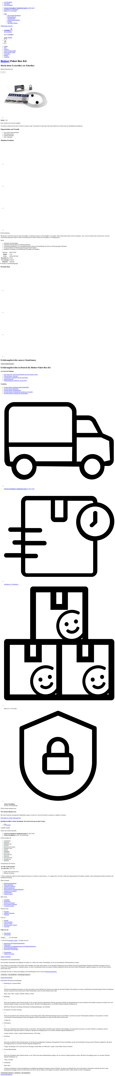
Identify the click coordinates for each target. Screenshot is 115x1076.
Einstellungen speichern (7, 1073)
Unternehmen (7, 952)
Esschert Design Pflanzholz (11, 389)
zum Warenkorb (8, 5)
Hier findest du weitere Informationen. (11, 818)
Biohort (5, 61)
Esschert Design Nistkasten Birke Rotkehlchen (16, 387)
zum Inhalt (7, 3)
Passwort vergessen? (9, 903)
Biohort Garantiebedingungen (10, 263)
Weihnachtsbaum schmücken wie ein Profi (15, 380)
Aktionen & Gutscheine (10, 891)
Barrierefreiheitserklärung (11, 948)
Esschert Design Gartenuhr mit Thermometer (16, 393)
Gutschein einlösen (9, 906)
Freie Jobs (6, 926)
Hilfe (5, 14)
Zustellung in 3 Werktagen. (11, 9)
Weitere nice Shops (9, 954)
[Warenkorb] (59, 42)
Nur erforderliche (13, 974)
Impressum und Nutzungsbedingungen (14, 943)
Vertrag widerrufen (6, 956)
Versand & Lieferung (9, 886)
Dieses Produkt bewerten (7, 364)
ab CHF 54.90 (19, 8)
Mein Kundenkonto (9, 888)
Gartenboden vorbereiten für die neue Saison (16, 377)
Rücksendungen (11, 17)
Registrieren (7, 901)
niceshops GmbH (12, 940)
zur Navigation (8, 2)
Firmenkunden (8, 892)
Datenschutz (7, 945)
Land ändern (14, 937)
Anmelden (7, 899)
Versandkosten (11, 18)
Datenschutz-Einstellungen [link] (11, 949)
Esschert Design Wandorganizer (12, 390)
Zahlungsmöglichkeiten (13, 20)
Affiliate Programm (9, 913)
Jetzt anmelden (8, 31)
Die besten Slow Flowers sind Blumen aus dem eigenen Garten (21, 374)
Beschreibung (5, 233)
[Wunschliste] (5, 40)
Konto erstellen (8, 37)
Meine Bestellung (8, 885)
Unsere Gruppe (8, 923)
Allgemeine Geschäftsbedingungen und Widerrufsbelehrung (20, 946)
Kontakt (9, 21)
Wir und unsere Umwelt (10, 925)
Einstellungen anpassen (24, 974)
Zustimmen (4, 974)
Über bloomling (8, 922)
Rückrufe (6, 914)
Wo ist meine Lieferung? (10, 904)
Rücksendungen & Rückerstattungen (14, 889)
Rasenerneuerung (8, 379)
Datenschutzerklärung (51, 971)
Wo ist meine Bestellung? (14, 15)
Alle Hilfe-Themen (12, 23)
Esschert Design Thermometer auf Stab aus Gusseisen (18, 392)
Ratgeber (6, 911)
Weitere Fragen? (8, 894)
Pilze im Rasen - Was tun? (11, 376)
